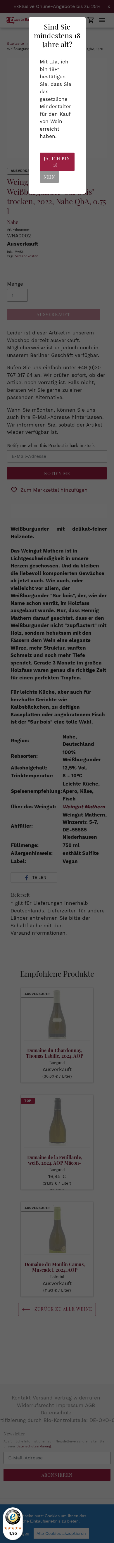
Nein (50, 177)
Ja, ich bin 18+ (57, 162)
